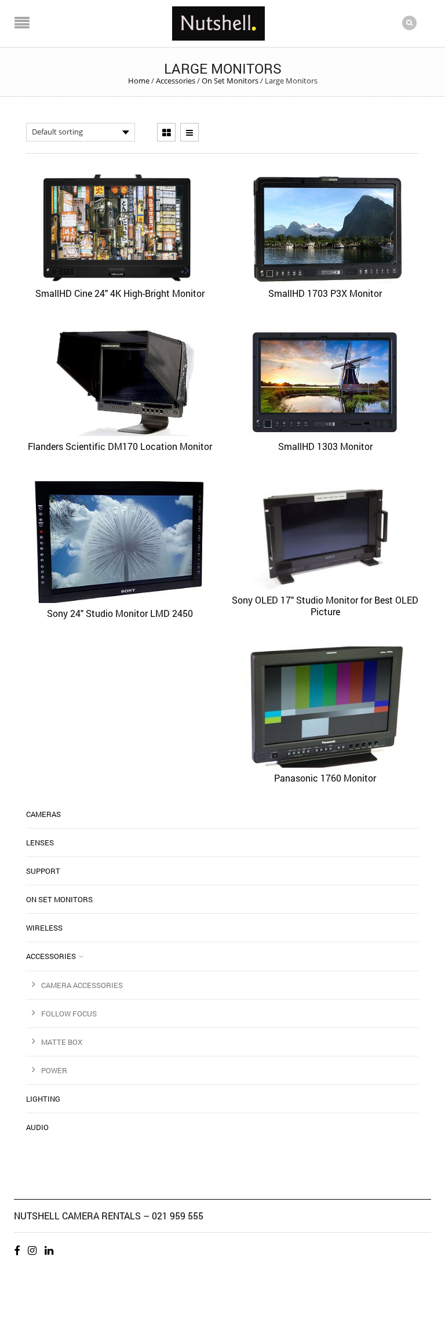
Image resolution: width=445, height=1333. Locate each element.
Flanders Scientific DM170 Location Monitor (120, 446)
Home (138, 80)
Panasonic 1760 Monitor (325, 778)
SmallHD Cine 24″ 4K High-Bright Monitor (120, 293)
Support (43, 871)
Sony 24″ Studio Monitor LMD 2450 (120, 613)
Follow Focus (69, 1013)
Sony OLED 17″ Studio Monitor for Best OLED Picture (325, 606)
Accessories (175, 80)
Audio (37, 1127)
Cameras (43, 814)
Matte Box (61, 1042)
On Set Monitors (230, 80)
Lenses (40, 842)
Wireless (44, 927)
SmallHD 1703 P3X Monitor (325, 293)
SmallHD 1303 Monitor (325, 446)
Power (54, 1070)
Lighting (43, 1099)
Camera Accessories (82, 985)
